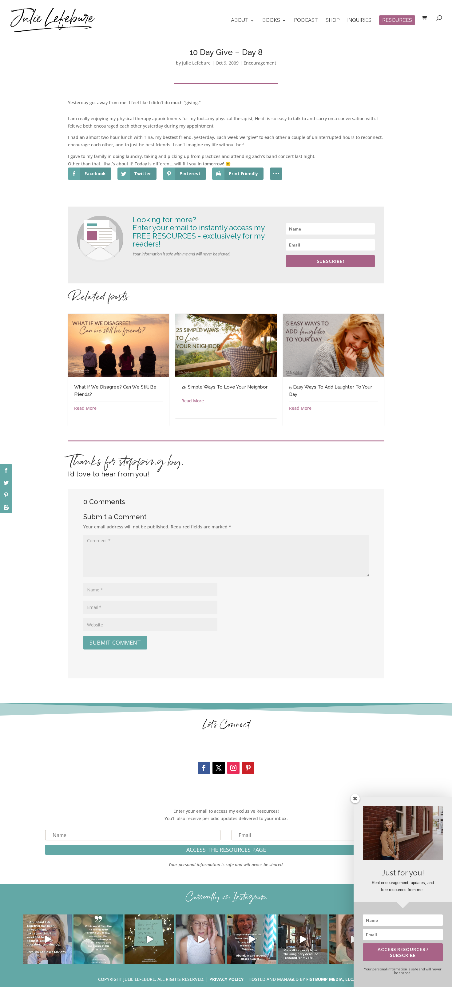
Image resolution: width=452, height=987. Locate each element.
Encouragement (260, 63)
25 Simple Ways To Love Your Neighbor (224, 387)
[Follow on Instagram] (233, 768)
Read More (85, 408)
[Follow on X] (218, 768)
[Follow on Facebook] (204, 768)
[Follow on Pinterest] (248, 768)
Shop (332, 20)
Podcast (306, 20)
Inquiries (359, 20)
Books (271, 20)
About (239, 20)
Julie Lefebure (196, 63)
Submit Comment (115, 642)
